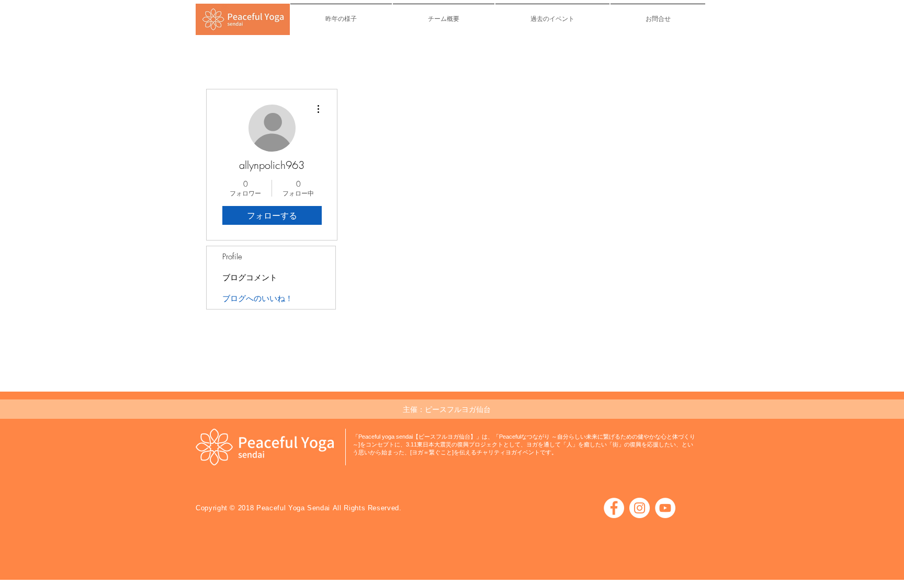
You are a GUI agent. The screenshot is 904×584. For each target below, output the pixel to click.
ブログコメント (249, 277)
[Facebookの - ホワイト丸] (614, 508)
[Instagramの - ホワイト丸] (639, 508)
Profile (232, 256)
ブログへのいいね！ (257, 298)
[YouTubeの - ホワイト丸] (665, 508)
